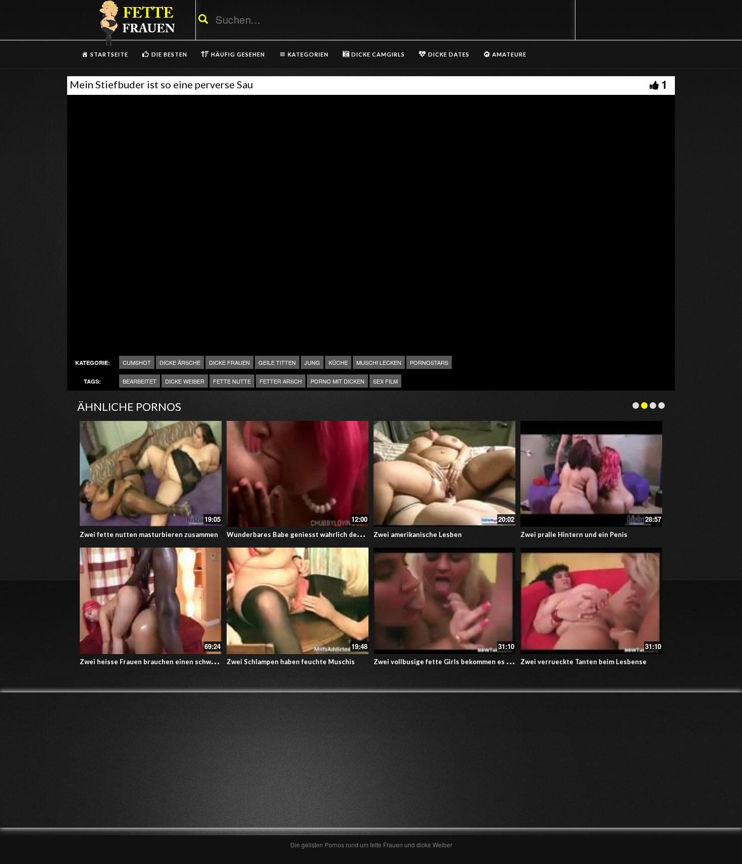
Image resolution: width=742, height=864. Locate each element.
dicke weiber (184, 381)
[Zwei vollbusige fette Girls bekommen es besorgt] (444, 601)
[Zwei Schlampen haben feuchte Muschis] (297, 601)
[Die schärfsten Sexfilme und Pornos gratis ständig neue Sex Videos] (135, 23)
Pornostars (429, 362)
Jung (312, 362)
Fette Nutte (232, 381)
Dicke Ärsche (180, 362)
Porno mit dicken (337, 381)
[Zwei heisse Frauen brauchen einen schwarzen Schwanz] (151, 601)
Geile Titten (277, 362)
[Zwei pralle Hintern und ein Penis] (591, 474)
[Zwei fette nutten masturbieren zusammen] (151, 474)
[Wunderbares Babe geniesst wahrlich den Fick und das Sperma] (297, 474)
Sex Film (385, 381)
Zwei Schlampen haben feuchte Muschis (291, 662)
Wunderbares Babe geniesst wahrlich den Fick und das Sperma (327, 534)
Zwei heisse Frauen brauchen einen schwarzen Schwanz (169, 662)
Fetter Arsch (280, 381)
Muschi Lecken (378, 362)
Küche (338, 362)
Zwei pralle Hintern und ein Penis (573, 534)
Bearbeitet (139, 381)
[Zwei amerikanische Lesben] (444, 474)
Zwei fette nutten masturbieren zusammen (149, 534)
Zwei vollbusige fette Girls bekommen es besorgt (453, 662)
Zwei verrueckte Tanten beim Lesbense (583, 662)
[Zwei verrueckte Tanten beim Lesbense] (591, 601)
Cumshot (137, 362)
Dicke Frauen (229, 362)
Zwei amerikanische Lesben (418, 534)
